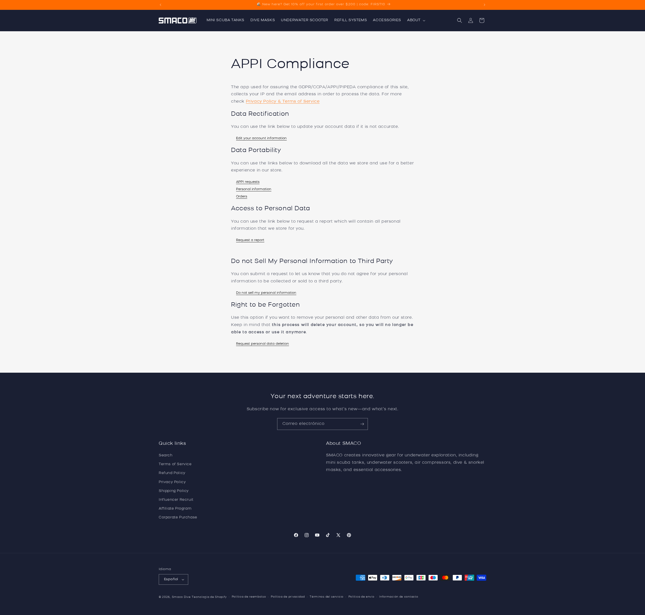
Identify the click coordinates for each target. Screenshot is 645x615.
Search (166, 455)
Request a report (250, 240)
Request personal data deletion (262, 343)
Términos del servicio (326, 597)
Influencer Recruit (176, 500)
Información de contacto (398, 597)
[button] (415, 20)
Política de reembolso (249, 597)
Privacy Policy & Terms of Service (283, 102)
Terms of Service (175, 464)
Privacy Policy (172, 482)
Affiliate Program (175, 509)
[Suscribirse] (362, 424)
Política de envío (361, 597)
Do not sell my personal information (266, 293)
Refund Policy (172, 473)
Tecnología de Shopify (209, 597)
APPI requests (248, 182)
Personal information (253, 189)
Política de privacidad (288, 597)
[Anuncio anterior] (160, 5)
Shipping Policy (174, 491)
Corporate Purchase (178, 518)
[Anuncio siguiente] (484, 5)
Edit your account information (261, 138)
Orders (241, 196)
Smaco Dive (181, 597)
